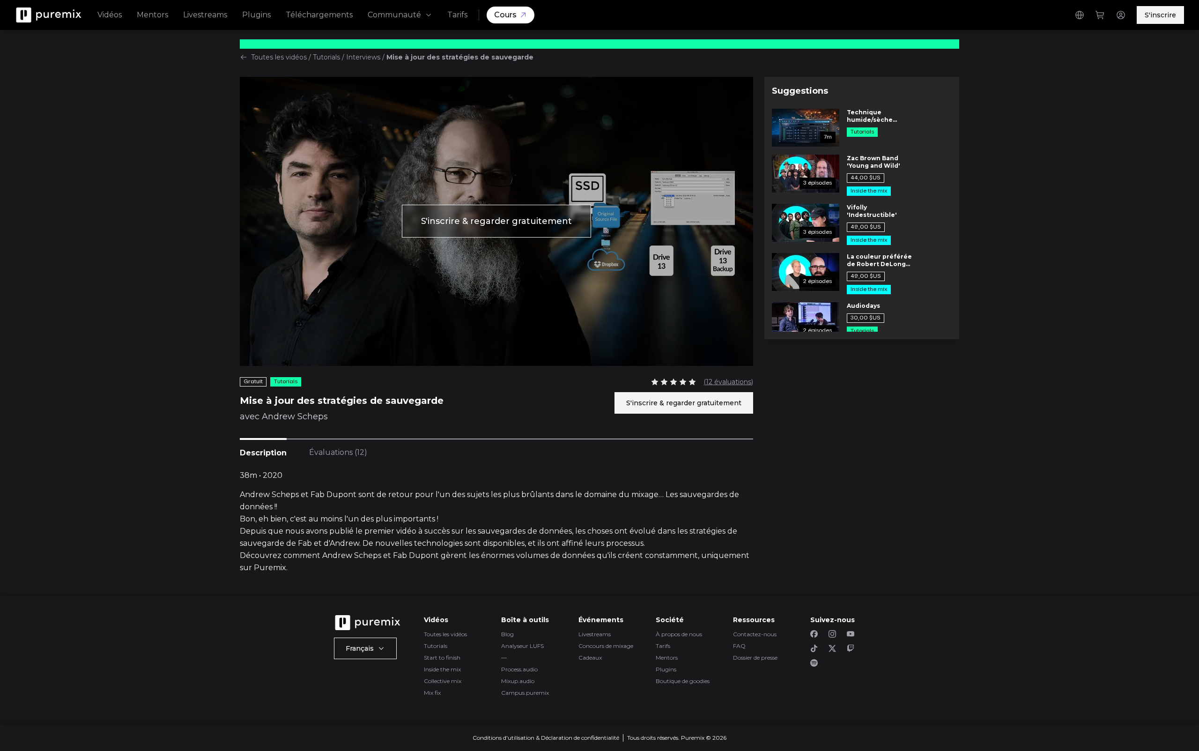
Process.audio (519, 669)
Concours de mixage (605, 645)
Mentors (152, 14)
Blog (507, 634)
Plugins (256, 14)
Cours (505, 14)
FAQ (739, 645)
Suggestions (800, 91)
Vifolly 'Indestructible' (872, 211)
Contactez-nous (755, 634)
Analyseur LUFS (522, 645)
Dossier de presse (755, 657)
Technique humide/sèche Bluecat (870, 116)
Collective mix (442, 680)
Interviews (363, 57)
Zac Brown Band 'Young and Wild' (873, 162)
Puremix (270, 567)
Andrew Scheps (295, 416)
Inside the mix (442, 669)
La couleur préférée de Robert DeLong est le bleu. (879, 260)
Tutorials (326, 57)
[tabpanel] (496, 522)
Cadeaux (590, 657)
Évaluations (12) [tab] (338, 452)
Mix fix (432, 692)
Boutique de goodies (683, 680)
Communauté (394, 14)
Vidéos (109, 14)
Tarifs (457, 14)
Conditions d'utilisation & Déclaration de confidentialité (546, 737)
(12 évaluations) (728, 382)
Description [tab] (263, 452)
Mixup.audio (517, 680)
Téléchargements (319, 14)
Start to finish (442, 657)
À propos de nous (679, 634)
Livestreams (205, 14)
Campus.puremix (525, 692)
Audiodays (863, 305)
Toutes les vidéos (279, 57)
